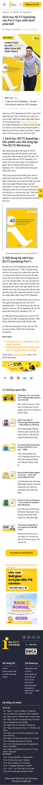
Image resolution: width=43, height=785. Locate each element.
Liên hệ (4, 677)
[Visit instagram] (28, 637)
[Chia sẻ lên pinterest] (18, 378)
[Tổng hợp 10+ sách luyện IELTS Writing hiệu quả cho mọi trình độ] (9, 398)
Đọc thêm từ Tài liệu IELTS (21, 553)
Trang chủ (5, 12)
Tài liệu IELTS (27, 12)
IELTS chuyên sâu (31, 674)
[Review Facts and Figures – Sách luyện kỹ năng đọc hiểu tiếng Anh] (9, 502)
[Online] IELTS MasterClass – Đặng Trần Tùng (32, 690)
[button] (32, 4)
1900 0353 (33, 645)
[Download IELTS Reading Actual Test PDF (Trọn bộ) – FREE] (9, 447)
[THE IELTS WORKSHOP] (12, 4)
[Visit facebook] (23, 637)
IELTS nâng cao (30, 677)
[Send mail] (38, 637)
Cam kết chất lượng (9, 674)
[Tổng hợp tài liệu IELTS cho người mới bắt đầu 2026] (9, 527)
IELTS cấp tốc (29, 680)
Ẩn (16, 98)
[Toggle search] (20, 4)
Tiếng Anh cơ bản (31, 668)
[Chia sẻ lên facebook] (11, 378)
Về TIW (4, 668)
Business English (31, 685)
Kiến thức (16, 12)
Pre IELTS (28, 671)
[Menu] (4, 4)
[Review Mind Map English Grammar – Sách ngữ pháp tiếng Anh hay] (9, 475)
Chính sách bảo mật (9, 671)
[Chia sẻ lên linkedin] (24, 378)
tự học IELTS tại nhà (29, 122)
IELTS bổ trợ (29, 682)
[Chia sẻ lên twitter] (31, 378)
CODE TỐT (27, 781)
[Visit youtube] (33, 637)
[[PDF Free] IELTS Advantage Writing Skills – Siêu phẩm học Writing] (9, 422)
